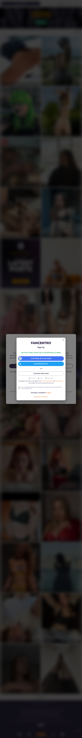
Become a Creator (41, 397)
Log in (48, 393)
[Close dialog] (63, 339)
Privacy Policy (59, 381)
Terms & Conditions (47, 381)
